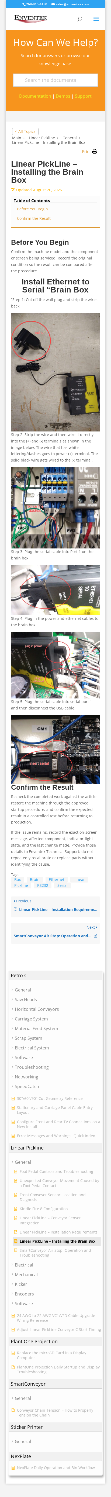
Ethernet (56, 879)
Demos (63, 96)
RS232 (42, 885)
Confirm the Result (34, 218)
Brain (35, 879)
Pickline (21, 885)
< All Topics (25, 131)
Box (17, 879)
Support (83, 96)
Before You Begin (32, 208)
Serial (62, 885)
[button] (89, 151)
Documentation (35, 96)
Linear (79, 879)
